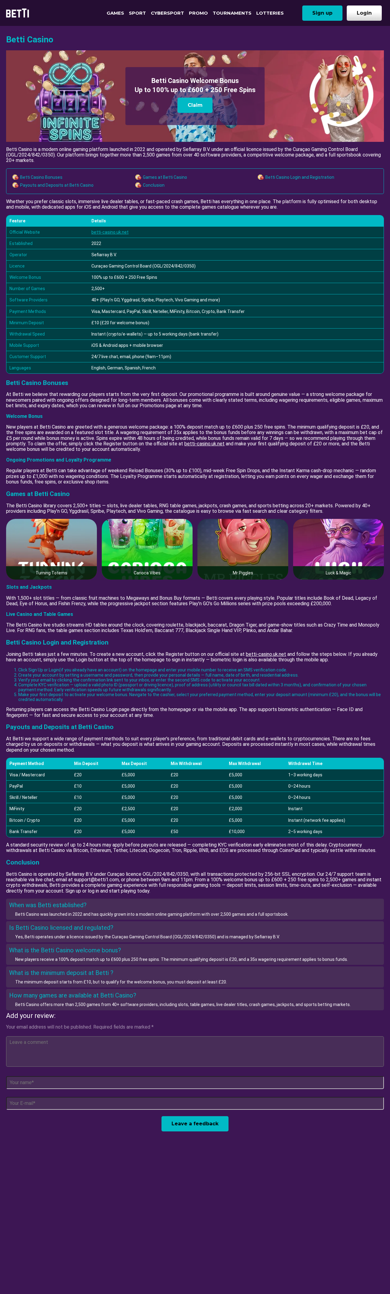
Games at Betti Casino (165, 177)
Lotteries (270, 13)
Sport (137, 13)
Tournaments (232, 13)
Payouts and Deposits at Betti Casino (57, 185)
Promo (198, 13)
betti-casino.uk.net (110, 232)
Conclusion (154, 185)
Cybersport (167, 13)
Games (115, 13)
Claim (195, 105)
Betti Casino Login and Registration (299, 177)
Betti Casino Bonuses (41, 177)
